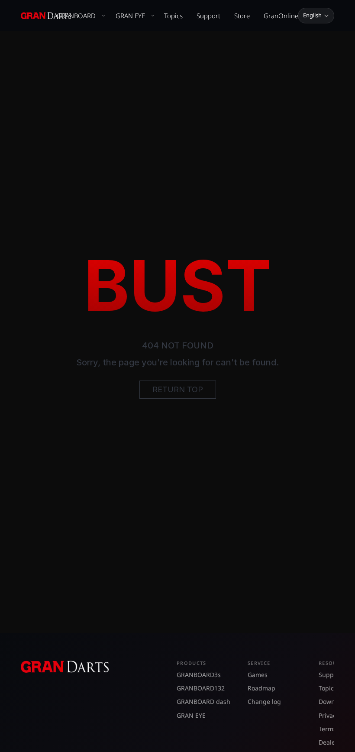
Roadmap (261, 688)
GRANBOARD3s (199, 675)
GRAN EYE (130, 15)
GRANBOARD (76, 15)
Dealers (330, 742)
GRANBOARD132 (201, 688)
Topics (173, 15)
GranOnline (281, 15)
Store (242, 15)
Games (258, 675)
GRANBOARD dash (203, 701)
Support (208, 15)
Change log (264, 701)
